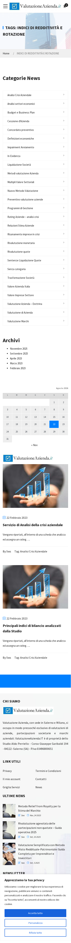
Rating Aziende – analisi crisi (23, 217)
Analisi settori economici (21, 103)
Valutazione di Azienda (20, 312)
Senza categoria (16, 269)
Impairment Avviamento (20, 147)
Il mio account (12, 779)
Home (6, 53)
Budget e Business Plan (21, 112)
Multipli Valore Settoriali (20, 182)
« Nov (34, 445)
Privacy (7, 771)
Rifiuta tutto (35, 932)
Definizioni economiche (20, 138)
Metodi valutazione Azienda (22, 173)
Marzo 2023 (16, 363)
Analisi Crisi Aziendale (19, 95)
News (38, 787)
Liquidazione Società (19, 164)
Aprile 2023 (16, 358)
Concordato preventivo (20, 130)
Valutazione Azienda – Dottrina (24, 304)
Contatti (40, 779)
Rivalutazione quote (18, 251)
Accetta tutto (35, 913)
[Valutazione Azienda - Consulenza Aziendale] (35, 6)
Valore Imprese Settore (20, 295)
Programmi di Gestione (20, 208)
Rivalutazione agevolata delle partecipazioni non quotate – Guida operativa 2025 (40, 828)
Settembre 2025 (19, 353)
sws (8, 551)
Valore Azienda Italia (18, 286)
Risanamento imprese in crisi (23, 234)
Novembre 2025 (18, 348)
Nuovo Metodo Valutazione (22, 190)
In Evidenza (13, 156)
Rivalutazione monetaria (21, 243)
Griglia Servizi (11, 787)
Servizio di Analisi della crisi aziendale (33, 525)
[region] (35, 907)
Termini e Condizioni (48, 771)
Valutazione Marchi (18, 321)
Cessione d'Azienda (18, 121)
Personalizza (35, 923)
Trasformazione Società (20, 277)
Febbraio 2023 (18, 368)
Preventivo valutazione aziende (25, 199)
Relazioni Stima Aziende (20, 225)
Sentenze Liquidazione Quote (24, 260)
